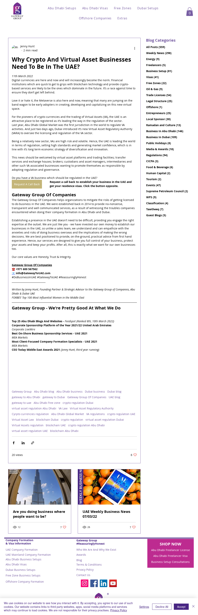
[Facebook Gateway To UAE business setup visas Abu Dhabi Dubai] (94, 583)
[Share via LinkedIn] (23, 443)
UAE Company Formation (22, 549)
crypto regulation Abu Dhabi (86, 425)
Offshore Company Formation (25, 581)
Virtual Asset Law (23, 419)
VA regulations (95, 414)
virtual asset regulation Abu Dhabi (34, 408)
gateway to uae (21, 402)
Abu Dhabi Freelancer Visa (170, 556)
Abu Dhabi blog (44, 391)
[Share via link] (32, 443)
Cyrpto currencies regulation (30, 414)
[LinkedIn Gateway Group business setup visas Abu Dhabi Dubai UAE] (103, 583)
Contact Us (83, 575)
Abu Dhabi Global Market (67, 414)
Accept (181, 607)
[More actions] (134, 48)
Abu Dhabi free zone (47, 402)
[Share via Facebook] (13, 443)
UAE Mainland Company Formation (28, 554)
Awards (81, 554)
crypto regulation (72, 419)
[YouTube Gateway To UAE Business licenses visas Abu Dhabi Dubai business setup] (113, 583)
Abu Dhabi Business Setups (23, 559)
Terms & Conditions (89, 564)
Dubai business (95, 391)
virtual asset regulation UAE (30, 430)
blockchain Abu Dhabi (64, 430)
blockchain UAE (56, 425)
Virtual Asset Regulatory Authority (92, 408)
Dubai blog (114, 391)
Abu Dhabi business (69, 391)
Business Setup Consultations (170, 562)
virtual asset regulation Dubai (104, 419)
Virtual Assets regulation (28, 425)
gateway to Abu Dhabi (26, 397)
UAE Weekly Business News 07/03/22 (106, 514)
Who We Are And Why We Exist (96, 549)
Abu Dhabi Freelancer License (170, 550)
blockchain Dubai (47, 419)
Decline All (161, 607)
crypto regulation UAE (121, 414)
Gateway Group (22, 391)
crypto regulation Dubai (78, 402)
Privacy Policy (85, 569)
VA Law (63, 408)
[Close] (193, 606)
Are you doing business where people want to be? (39, 514)
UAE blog (114, 397)
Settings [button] (144, 607)
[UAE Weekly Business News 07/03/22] (109, 487)
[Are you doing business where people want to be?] (39, 487)
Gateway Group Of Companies (86, 397)
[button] (62, 8)
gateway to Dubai (54, 397)
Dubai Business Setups (20, 570)
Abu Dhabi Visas (16, 564)
